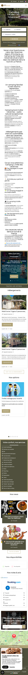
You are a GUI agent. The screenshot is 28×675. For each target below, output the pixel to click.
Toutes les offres (14, 286)
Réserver (14, 276)
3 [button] (6, 25)
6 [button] (11, 25)
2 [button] (4, 25)
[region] (11, 659)
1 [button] (2, 25)
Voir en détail (7, 324)
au (14, 29)
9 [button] (17, 25)
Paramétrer (12, 667)
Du (4, 29)
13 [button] (24, 25)
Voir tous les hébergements (14, 371)
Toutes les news (14, 551)
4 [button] (8, 25)
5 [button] (9, 25)
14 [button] (26, 25)
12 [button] (22, 25)
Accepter (5, 667)
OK (23, 626)
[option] (14, 267)
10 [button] (18, 25)
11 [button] (20, 25)
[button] (9, 437)
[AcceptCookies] (2, 672)
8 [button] (15, 25)
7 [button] (13, 25)
